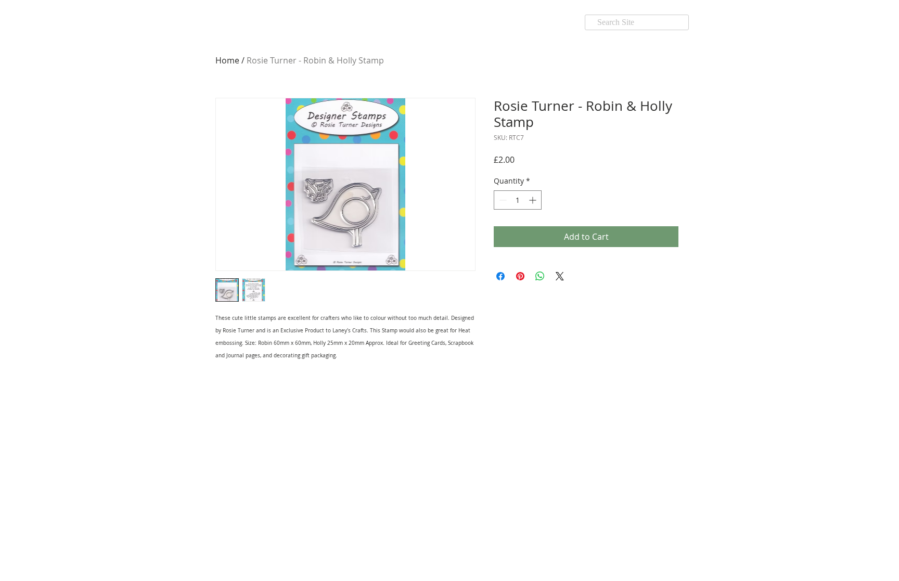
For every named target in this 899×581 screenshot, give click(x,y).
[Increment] (533, 200)
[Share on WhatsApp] (540, 276)
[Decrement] (501, 200)
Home (227, 60)
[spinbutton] (517, 200)
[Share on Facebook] (500, 276)
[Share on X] (560, 276)
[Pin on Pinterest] (520, 276)
